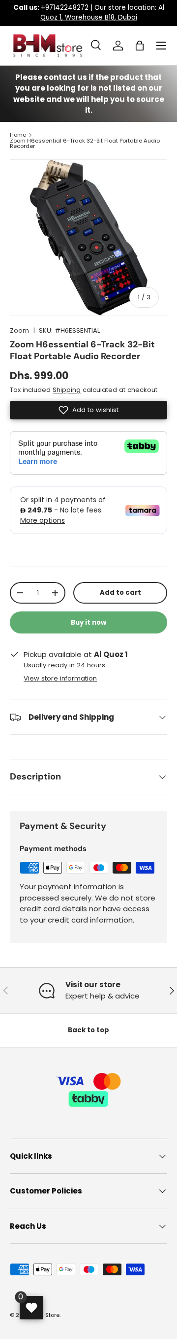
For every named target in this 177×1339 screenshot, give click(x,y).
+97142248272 (64, 7)
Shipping (67, 389)
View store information (60, 678)
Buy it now (88, 622)
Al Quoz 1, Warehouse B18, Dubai (102, 12)
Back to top (88, 1030)
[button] (139, 45)
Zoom (19, 330)
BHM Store (45, 1315)
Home (18, 135)
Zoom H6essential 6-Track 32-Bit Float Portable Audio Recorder (85, 143)
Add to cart (120, 592)
